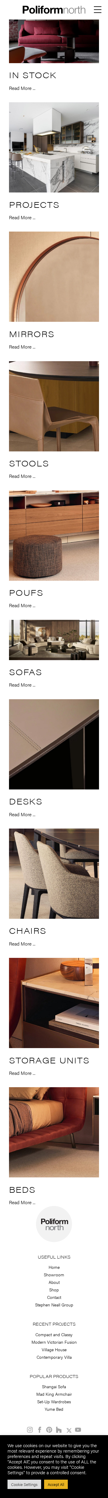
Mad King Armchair (54, 1394)
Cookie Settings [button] (24, 1484)
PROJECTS (34, 204)
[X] (68, 1430)
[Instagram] (30, 1430)
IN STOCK (32, 75)
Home (54, 1267)
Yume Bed (54, 1409)
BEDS (22, 1189)
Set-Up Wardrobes (54, 1401)
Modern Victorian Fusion (54, 1342)
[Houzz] (59, 1430)
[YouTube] (78, 1430)
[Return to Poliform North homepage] (54, 12)
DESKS (26, 801)
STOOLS (29, 463)
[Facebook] (39, 1430)
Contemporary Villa (54, 1357)
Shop (54, 1290)
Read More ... (22, 88)
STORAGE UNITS (49, 1060)
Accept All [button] (56, 1484)
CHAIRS (27, 930)
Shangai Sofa (54, 1386)
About (54, 1282)
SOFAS (25, 672)
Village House (54, 1349)
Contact (54, 1297)
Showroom (54, 1275)
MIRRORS (32, 334)
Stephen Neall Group (54, 1305)
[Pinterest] (49, 1430)
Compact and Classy (54, 1334)
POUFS (26, 592)
